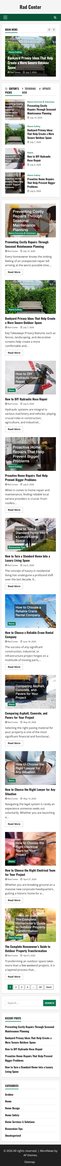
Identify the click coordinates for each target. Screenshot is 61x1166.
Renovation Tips (17, 547)
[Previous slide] (49, 30)
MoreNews (47, 1151)
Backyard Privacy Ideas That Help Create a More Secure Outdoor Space (30, 62)
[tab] (13, 91)
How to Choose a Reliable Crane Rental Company (30, 611)
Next (49, 987)
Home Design (15, 937)
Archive (9, 1094)
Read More (15, 272)
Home (30, 153)
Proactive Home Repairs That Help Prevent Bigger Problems (15, 183)
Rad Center (30, 6)
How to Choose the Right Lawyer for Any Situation (30, 768)
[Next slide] (54, 30)
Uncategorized (13, 1135)
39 (40, 987)
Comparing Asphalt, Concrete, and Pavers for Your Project (30, 692)
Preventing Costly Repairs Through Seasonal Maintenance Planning (15, 109)
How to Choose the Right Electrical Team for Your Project (30, 849)
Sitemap (29, 1162)
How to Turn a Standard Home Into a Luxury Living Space (30, 535)
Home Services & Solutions (41, 102)
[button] (5, 17)
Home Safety (15, 52)
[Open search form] (55, 17)
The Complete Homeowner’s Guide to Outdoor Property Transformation (30, 925)
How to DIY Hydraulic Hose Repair (15, 158)
